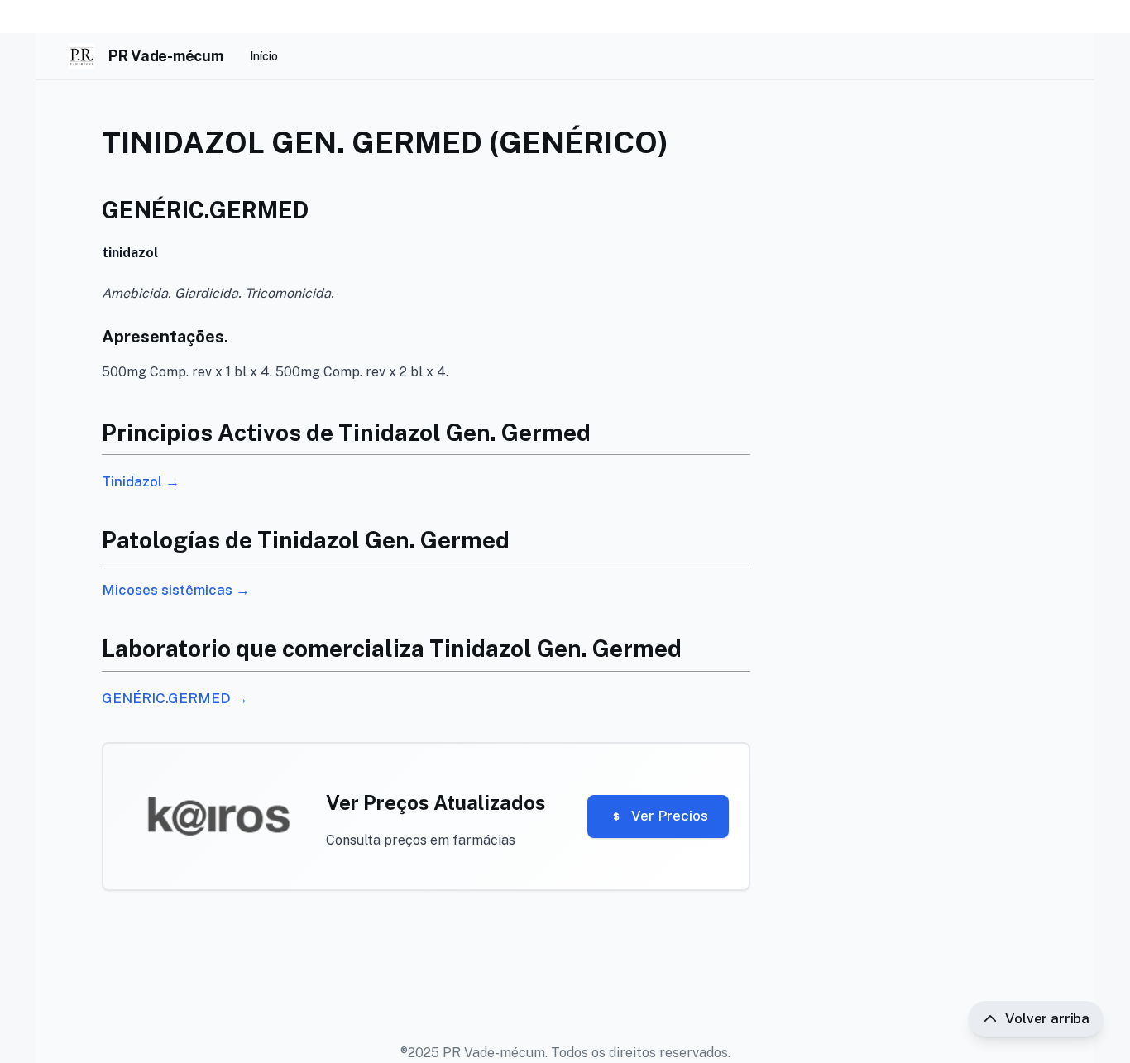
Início (264, 56)
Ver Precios (669, 815)
